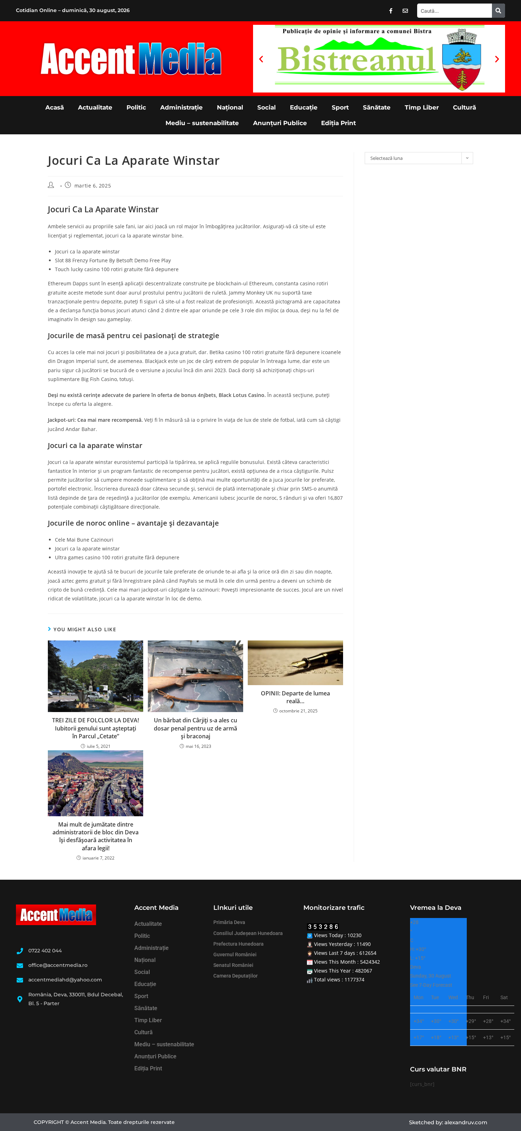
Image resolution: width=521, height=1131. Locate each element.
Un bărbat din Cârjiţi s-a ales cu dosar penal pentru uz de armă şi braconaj (195, 728)
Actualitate (95, 107)
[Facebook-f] (391, 10)
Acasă (54, 107)
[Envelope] (405, 10)
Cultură (464, 107)
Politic (136, 107)
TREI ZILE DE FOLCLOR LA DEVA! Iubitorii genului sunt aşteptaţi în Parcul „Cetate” (95, 728)
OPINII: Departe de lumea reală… (295, 697)
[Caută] (498, 11)
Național (230, 107)
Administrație (181, 107)
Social (266, 107)
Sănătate (377, 107)
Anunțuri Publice (280, 123)
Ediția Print (338, 123)
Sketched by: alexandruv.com (448, 1122)
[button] (261, 58)
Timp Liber (422, 107)
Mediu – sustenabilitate (202, 123)
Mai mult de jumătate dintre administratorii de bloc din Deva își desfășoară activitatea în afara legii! (95, 836)
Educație (304, 107)
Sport (340, 107)
